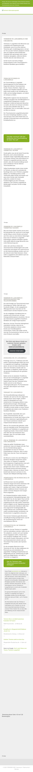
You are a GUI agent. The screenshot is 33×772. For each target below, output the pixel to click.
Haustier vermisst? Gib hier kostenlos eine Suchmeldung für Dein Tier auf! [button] (17, 138)
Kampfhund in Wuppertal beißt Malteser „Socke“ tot (15, 630)
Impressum (19, 767)
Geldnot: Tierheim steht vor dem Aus (14, 639)
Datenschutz (26, 767)
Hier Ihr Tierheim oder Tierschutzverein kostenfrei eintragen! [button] (16, 563)
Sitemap (16, 769)
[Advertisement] (16, 23)
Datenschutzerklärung (16, 347)
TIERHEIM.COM (11, 767)
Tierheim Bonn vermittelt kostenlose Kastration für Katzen (14, 619)
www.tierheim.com (16, 571)
